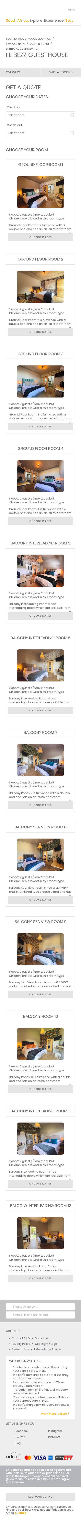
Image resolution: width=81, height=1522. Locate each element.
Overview (13, 72)
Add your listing (40, 1496)
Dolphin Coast (39, 44)
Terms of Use (20, 1349)
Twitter (20, 1437)
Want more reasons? (55, 1414)
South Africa (15, 38)
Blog (18, 1443)
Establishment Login (47, 1349)
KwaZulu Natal (15, 44)
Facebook (21, 1431)
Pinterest (54, 1437)
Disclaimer (42, 1338)
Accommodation (39, 38)
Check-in (13, 107)
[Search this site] (57, 10)
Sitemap (20, 1513)
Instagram (55, 1431)
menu (64, 10)
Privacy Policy (21, 1344)
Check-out (14, 125)
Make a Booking (61, 72)
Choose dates (40, 237)
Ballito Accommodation (22, 48)
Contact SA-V (21, 1338)
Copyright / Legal (46, 1344)
